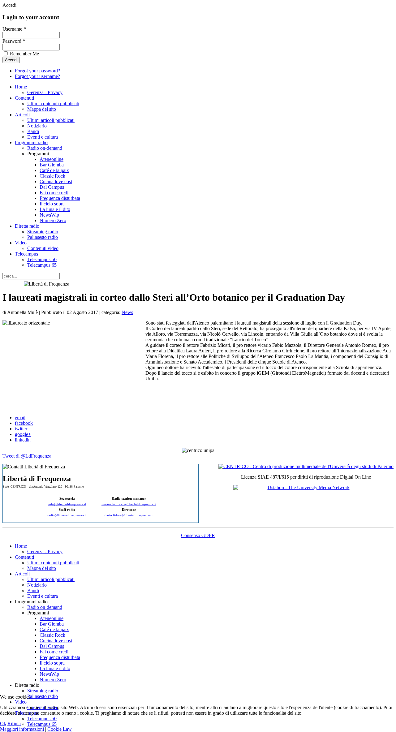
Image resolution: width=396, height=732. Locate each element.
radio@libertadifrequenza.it (67, 515)
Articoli (22, 114)
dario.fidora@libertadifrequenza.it (129, 515)
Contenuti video (42, 248)
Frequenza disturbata (60, 198)
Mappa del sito (41, 109)
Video (21, 242)
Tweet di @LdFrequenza (26, 456)
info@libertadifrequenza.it (67, 504)
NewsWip (49, 214)
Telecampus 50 (42, 259)
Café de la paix (54, 170)
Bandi (33, 131)
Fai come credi (54, 192)
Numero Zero (53, 220)
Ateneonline (51, 159)
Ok (3, 723)
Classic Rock (52, 176)
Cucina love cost (56, 181)
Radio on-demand (44, 148)
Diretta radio (27, 226)
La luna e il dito (55, 209)
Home (21, 86)
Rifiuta (14, 723)
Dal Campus (52, 187)
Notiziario (37, 125)
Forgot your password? (37, 70)
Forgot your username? (37, 76)
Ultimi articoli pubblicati (51, 120)
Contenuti (24, 98)
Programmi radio (31, 142)
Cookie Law (59, 729)
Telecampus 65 (42, 265)
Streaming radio (42, 231)
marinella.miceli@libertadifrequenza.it (128, 504)
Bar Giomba (52, 164)
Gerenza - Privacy (44, 92)
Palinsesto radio (42, 237)
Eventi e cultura (42, 137)
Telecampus (26, 253)
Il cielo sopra (52, 203)
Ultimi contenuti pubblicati (53, 103)
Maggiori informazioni (22, 729)
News (127, 312)
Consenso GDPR (198, 535)
